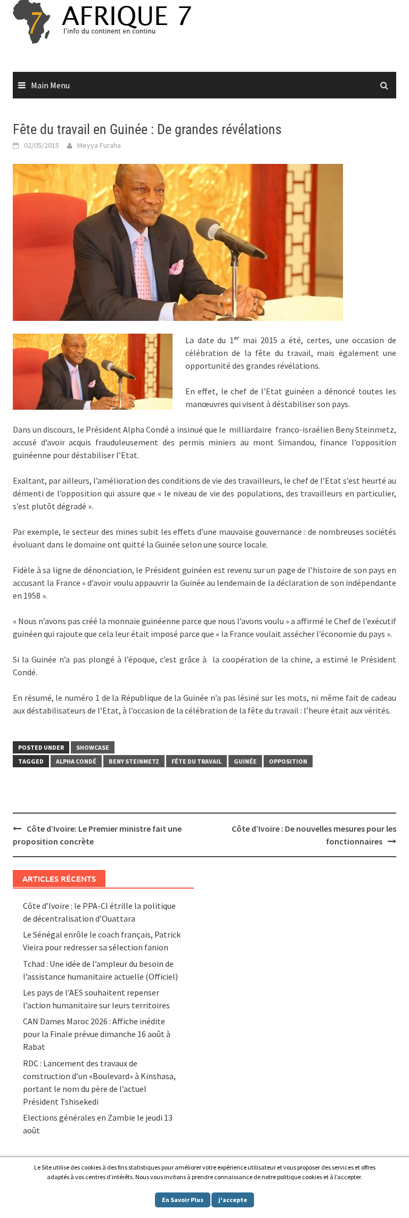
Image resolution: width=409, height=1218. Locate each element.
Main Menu (50, 85)
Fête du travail (196, 761)
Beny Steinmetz (134, 761)
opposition (288, 761)
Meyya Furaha (99, 145)
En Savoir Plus (182, 1200)
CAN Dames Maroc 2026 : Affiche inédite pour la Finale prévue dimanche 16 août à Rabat (96, 1034)
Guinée (245, 761)
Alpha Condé (76, 761)
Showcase (92, 747)
